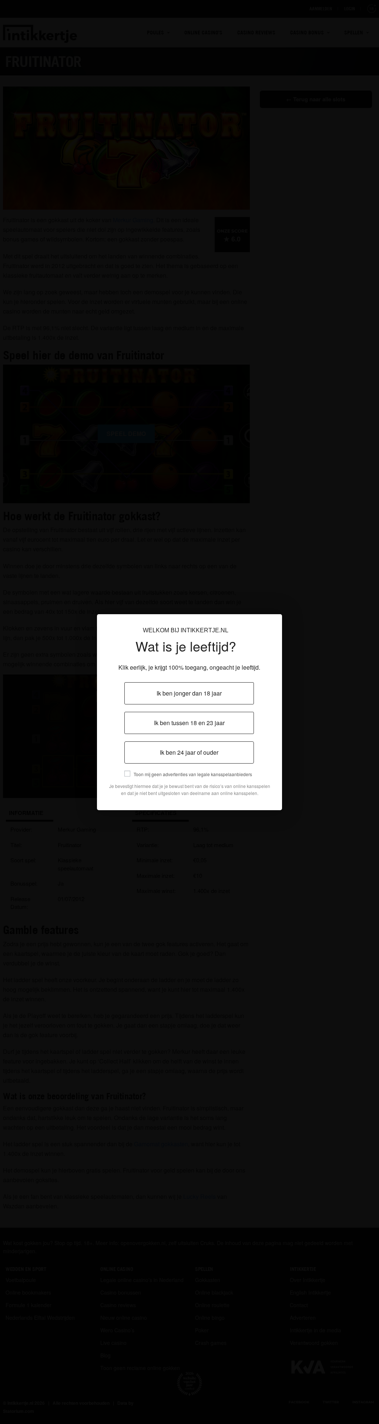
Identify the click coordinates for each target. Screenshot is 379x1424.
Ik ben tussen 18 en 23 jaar (189, 722)
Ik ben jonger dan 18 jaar (189, 693)
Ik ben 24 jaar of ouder (189, 752)
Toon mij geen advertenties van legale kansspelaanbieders (193, 774)
